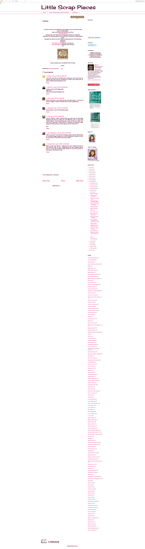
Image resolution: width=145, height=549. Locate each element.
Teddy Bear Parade (92, 501)
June (91, 241)
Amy (49, 98)
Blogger (76, 546)
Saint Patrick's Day (92, 452)
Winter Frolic (91, 524)
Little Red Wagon (56, 44)
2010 (91, 250)
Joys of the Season (93, 403)
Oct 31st (90, 436)
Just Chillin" (91, 405)
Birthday (90, 280)
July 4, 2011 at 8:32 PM (57, 116)
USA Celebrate (93, 238)
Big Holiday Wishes (92, 276)
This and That (91, 511)
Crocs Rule (90, 314)
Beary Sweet (91, 272)
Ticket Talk (90, 513)
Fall (88, 334)
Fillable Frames (91, 340)
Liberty (91, 237)
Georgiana (50, 108)
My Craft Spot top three (94, 434)
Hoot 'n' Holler (91, 393)
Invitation (90, 397)
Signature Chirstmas (93, 456)
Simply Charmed (92, 459)
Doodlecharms (91, 318)
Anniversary (90, 262)
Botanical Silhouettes (93, 284)
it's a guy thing (91, 399)
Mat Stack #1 (91, 421)
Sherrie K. (50, 87)
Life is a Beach (91, 413)
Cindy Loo (90, 302)
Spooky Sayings (92, 470)
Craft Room (75, 12)
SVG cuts (90, 482)
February (92, 248)
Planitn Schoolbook (93, 444)
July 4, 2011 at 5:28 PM (59, 76)
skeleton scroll (91, 464)
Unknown (49, 76)
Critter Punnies (91, 312)
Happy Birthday (94, 193)
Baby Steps (91, 268)
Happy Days (91, 376)
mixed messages (92, 428)
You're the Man (91, 530)
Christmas (90, 292)
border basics (91, 282)
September (93, 188)
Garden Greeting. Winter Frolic (94, 349)
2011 (90, 181)
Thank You (92, 210)
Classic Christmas (92, 304)
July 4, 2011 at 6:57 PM (57, 98)
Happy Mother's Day (93, 380)
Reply (47, 82)
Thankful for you (92, 505)
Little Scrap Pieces (68, 7)
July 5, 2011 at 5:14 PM (64, 132)
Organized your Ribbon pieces (94, 225)
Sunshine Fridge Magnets (94, 217)
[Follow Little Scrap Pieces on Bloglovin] (94, 38)
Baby (89, 266)
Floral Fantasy (91, 342)
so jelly (89, 468)
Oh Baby (90, 438)
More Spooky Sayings (93, 430)
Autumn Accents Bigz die (94, 264)
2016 (91, 172)
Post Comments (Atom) (66, 185)
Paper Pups (90, 440)
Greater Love (91, 368)
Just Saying (91, 407)
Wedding (90, 519)
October (92, 186)
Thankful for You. (92, 507)
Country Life (91, 306)
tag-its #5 (90, 495)
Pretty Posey (91, 446)
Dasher (89, 316)
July (91, 192)
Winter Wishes (91, 526)
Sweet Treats (91, 488)
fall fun (89, 336)
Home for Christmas (93, 391)
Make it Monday (92, 419)
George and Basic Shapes (94, 353)
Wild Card (90, 522)
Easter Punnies (91, 322)
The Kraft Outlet (62, 33)
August (92, 190)
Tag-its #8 (90, 497)
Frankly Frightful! (92, 344)
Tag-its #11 (90, 493)
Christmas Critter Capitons (94, 297)
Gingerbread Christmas (93, 360)
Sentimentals (91, 454)
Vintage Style (93, 223)
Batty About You (92, 270)
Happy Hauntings (92, 378)
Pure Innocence (91, 448)
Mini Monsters (91, 426)
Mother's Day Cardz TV (94, 432)
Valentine (90, 515)
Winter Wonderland (92, 528)
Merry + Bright (91, 424)
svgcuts (90, 484)
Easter (89, 320)
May (91, 242)
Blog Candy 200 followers (94, 204)
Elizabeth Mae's (91, 330)
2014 (90, 176)
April (91, 244)
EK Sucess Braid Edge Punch (95, 324)
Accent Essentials (92, 257)
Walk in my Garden (92, 517)
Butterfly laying (91, 286)
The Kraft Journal (57, 43)
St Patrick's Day (92, 472)
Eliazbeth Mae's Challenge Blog (94, 201)
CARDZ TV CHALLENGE (94, 290)
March (92, 246)
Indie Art (90, 395)
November (92, 184)
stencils (90, 474)
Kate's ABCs (91, 411)
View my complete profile (94, 79)
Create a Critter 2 (92, 310)
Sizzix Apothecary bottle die (95, 461)
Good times (91, 366)
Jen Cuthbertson (52, 132)
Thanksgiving (91, 509)
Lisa (49, 116)
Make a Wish (91, 417)
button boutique (92, 288)
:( (90, 235)
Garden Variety (91, 351)
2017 (90, 171)
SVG (89, 480)
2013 (90, 178)
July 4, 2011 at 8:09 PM (61, 108)
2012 (91, 179)
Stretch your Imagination (94, 478)
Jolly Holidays (91, 401)
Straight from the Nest (93, 476)
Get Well (90, 355)
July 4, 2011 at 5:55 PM (60, 87)
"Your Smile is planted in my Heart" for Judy (94, 220)
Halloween (90, 372)
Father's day (91, 338)
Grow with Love (94, 211)
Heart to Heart (91, 382)
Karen (97, 65)
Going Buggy (91, 362)
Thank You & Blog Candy (94, 228)
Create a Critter (91, 308)
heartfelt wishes (92, 384)
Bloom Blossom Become (94, 214)
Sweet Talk (90, 486)
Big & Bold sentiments (93, 274)
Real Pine (90, 450)
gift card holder (91, 357)
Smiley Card (91, 466)
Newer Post (46, 181)
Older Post (79, 181)
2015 (91, 174)
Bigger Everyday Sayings (94, 278)
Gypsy (89, 370)
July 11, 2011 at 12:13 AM (62, 144)
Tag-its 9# (90, 499)
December (92, 183)
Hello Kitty (90, 386)
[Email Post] (62, 68)
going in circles (91, 364)
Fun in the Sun (91, 346)
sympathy (90, 491)
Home (44, 12)
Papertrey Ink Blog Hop (94, 199)
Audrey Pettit (51, 144)
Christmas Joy (91, 300)
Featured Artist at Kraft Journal (94, 233)
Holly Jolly (90, 388)
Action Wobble (91, 259)
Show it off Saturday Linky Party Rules (59, 12)
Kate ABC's (90, 409)
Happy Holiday (93, 208)
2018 (90, 169)
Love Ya (90, 415)
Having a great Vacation (93, 196)
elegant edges (91, 328)
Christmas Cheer (92, 294)
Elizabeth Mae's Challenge (94, 332)
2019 (91, 167)
